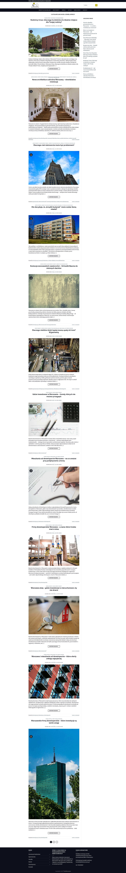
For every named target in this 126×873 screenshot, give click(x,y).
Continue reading (54, 68)
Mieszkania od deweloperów (66, 328)
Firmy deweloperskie (42, 138)
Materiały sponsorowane (57, 18)
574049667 (80, 865)
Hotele (70, 10)
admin (60, 25)
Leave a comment (75, 73)
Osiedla (64, 10)
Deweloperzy (77, 10)
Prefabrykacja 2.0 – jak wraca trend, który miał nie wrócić (89, 69)
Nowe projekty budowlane (62, 138)
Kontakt (85, 10)
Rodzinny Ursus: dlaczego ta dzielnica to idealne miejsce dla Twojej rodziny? (90, 63)
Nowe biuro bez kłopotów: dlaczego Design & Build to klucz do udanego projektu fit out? (90, 55)
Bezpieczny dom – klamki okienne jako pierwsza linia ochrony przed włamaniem (90, 48)
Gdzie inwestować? (44, 143)
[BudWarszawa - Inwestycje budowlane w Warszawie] (35, 5)
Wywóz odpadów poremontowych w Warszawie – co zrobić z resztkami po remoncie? (89, 25)
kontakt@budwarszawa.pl (83, 862)
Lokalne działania (57, 205)
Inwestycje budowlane (44, 10)
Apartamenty (56, 10)
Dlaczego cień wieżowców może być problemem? (53, 145)
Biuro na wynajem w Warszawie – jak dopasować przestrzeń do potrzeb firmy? (90, 32)
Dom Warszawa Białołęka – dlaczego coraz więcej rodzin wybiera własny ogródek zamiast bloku (90, 40)
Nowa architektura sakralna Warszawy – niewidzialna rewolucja (89, 75)
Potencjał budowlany (54, 77)
